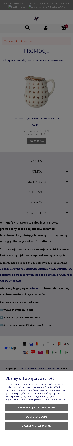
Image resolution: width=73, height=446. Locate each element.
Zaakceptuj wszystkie (36, 425)
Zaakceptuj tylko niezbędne (36, 407)
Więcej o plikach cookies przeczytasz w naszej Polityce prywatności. (36, 399)
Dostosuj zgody (36, 416)
